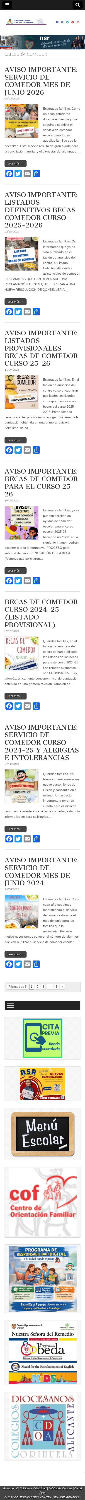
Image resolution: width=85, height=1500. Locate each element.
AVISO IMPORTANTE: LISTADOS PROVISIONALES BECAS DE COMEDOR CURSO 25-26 (41, 348)
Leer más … (15, 163)
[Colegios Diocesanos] (42, 1426)
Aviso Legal (10, 1488)
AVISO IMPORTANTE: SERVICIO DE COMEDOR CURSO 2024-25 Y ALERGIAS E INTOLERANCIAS (42, 742)
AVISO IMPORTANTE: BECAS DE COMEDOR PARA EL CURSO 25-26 (41, 482)
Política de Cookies (60, 1488)
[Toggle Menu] (10, 1006)
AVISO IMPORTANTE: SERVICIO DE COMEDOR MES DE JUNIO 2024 (41, 871)
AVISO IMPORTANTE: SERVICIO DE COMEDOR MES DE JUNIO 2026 (41, 81)
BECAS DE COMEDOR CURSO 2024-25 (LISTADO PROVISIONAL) (41, 613)
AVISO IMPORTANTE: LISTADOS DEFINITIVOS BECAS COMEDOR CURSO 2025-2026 (41, 210)
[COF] (42, 1202)
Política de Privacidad (33, 1488)
